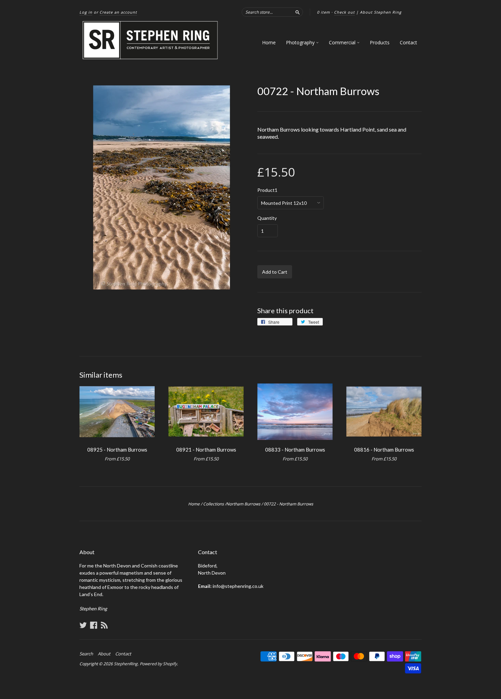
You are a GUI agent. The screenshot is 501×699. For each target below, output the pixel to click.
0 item (323, 12)
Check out (344, 12)
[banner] (150, 40)
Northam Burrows (243, 504)
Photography (301, 42)
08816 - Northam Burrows (384, 449)
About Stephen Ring (380, 12)
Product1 (267, 190)
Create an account (118, 12)
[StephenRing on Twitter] (83, 625)
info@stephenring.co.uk (238, 586)
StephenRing (126, 664)
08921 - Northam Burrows (206, 449)
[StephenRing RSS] (104, 625)
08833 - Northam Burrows (295, 449)
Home (269, 42)
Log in (85, 12)
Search (86, 653)
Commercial (343, 42)
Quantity (267, 218)
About (104, 653)
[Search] (297, 12)
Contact (408, 42)
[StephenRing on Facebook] (93, 625)
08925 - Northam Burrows (117, 449)
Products (380, 42)
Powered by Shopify (158, 664)
